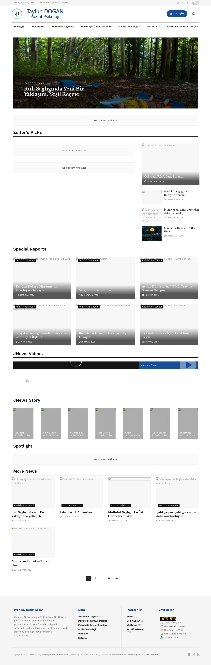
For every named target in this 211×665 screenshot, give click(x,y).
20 (109, 578)
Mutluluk (152, 26)
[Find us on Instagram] (178, 2)
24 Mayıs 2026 (151, 342)
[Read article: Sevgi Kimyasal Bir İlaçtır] (105, 278)
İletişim (65, 2)
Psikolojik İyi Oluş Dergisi (182, 26)
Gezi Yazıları (133, 620)
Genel (130, 616)
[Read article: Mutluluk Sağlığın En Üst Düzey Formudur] (152, 197)
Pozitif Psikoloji (128, 26)
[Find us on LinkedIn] (187, 2)
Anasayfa (19, 26)
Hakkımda (38, 26)
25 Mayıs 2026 (87, 342)
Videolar (55, 2)
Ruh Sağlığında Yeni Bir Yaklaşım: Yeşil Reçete (54, 91)
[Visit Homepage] (56, 13)
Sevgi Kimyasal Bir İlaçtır (97, 290)
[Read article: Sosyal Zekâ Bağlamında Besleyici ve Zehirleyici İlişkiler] (42, 324)
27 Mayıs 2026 (24, 342)
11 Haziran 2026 (25, 295)
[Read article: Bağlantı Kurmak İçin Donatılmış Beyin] (169, 324)
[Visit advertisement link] (105, 386)
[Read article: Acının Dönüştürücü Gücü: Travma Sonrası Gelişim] (169, 278)
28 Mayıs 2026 (151, 295)
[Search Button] (193, 14)
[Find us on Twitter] (182, 2)
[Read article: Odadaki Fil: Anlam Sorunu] (170, 164)
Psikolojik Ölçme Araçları (96, 26)
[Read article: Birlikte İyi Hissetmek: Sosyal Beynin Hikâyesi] (105, 324)
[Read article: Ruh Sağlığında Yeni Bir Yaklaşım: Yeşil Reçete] (33, 492)
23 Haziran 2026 (155, 181)
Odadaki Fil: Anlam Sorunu (164, 176)
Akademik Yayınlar (62, 26)
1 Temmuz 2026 (34, 101)
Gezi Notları (43, 2)
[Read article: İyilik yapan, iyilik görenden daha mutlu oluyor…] (152, 215)
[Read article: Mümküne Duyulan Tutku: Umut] (152, 233)
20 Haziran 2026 (174, 199)
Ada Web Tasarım (149, 654)
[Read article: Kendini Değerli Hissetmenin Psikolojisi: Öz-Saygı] (42, 278)
